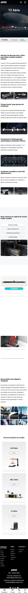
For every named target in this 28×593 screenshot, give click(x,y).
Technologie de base (13, 558)
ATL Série (2, 558)
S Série (1, 562)
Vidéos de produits (13, 550)
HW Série (2, 560)
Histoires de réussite (21, 550)
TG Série (2, 552)
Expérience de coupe (13, 554)
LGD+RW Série (3, 556)
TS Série (2, 564)
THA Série (2, 565)
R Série (1, 551)
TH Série (2, 554)
